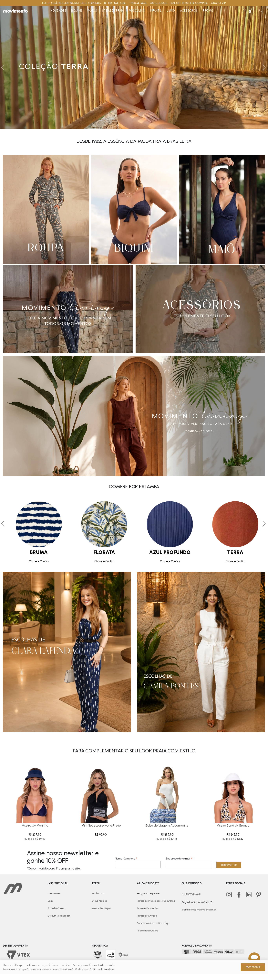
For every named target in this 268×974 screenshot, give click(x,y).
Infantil (155, 10)
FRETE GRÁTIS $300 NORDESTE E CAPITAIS (71, 3)
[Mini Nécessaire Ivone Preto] (101, 791)
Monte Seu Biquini (101, 908)
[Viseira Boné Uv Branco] (233, 791)
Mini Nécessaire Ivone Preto (101, 825)
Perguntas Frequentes (148, 893)
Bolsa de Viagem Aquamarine (167, 825)
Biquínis (77, 10)
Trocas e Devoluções (147, 908)
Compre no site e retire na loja (153, 923)
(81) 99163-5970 (193, 894)
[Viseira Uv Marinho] (35, 791)
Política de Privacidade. (102, 969)
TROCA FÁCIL (138, 3)
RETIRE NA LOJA (115, 3)
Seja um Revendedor (59, 915)
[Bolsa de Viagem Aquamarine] (167, 791)
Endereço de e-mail (179, 858)
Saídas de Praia (113, 10)
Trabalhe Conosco (57, 908)
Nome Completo (126, 858)
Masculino (137, 10)
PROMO (208, 10)
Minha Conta (98, 893)
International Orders (147, 930)
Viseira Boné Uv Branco (233, 825)
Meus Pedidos (99, 900)
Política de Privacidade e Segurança (156, 900)
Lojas (50, 900)
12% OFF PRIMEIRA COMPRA (189, 3)
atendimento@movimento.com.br (199, 909)
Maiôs (92, 10)
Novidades (58, 10)
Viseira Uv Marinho (35, 825)
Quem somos (54, 893)
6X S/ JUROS (159, 3)
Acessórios (189, 10)
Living (171, 10)
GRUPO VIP (218, 3)
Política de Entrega (147, 915)
